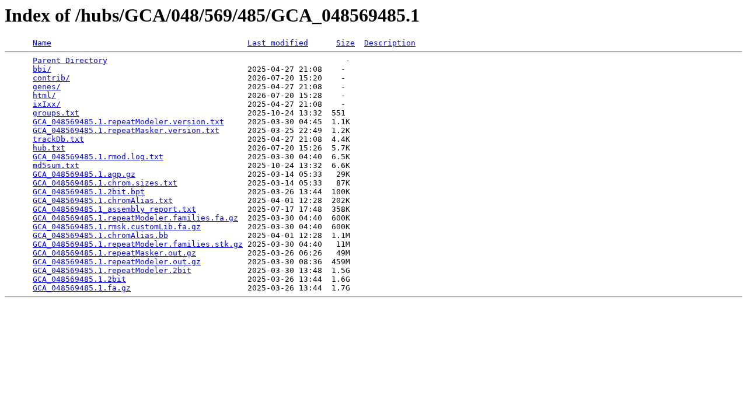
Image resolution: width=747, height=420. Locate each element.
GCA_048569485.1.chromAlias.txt (103, 200)
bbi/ (42, 69)
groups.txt (56, 112)
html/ (44, 95)
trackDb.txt (58, 139)
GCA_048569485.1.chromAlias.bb (100, 235)
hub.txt (49, 148)
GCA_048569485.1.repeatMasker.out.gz (114, 253)
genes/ (47, 86)
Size (345, 42)
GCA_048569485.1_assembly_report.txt (114, 209)
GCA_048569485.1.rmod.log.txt (98, 156)
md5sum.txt (56, 165)
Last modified (277, 42)
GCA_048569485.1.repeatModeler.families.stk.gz (138, 244)
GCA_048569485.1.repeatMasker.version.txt (126, 130)
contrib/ (51, 78)
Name (42, 42)
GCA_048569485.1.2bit (79, 279)
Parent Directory (70, 60)
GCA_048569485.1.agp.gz (84, 174)
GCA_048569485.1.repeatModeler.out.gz (117, 261)
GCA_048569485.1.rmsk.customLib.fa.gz (117, 226)
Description (390, 42)
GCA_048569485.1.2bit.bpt (89, 191)
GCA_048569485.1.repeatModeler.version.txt (128, 121)
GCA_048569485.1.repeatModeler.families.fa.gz (135, 218)
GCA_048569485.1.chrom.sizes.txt (105, 182)
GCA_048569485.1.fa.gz (82, 288)
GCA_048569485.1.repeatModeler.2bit (112, 270)
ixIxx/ (47, 104)
